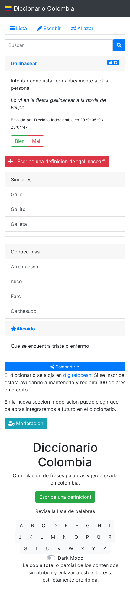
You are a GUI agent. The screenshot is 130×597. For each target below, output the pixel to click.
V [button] (59, 548)
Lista (21, 28)
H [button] (99, 525)
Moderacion (29, 423)
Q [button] (98, 537)
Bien (19, 141)
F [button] (77, 525)
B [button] (32, 525)
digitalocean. (78, 375)
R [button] (109, 537)
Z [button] (104, 548)
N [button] (65, 537)
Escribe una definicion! (65, 497)
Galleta (19, 224)
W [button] (71, 548)
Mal (36, 141)
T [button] (36, 548)
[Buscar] (119, 45)
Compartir (65, 366)
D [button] (55, 525)
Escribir (51, 28)
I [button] (109, 525)
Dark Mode (70, 558)
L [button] (41, 537)
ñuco (16, 281)
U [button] (48, 548)
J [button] (20, 537)
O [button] (76, 537)
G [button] (88, 525)
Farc (16, 296)
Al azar (84, 28)
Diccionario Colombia (43, 8)
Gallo (17, 194)
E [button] (66, 525)
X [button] (82, 548)
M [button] (53, 537)
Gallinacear (24, 63)
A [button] (21, 525)
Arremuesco (24, 266)
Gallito (18, 209)
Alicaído (25, 329)
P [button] (87, 537)
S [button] (25, 548)
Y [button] (93, 548)
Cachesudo (24, 311)
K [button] (30, 537)
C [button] (43, 525)
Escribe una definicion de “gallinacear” (59, 161)
